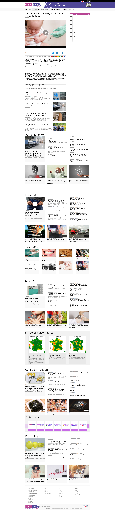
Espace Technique (77, 494)
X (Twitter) (76, 489)
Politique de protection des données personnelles (67, 508)
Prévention (60, 491)
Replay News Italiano (31, 499)
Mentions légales (48, 508)
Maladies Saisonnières (47, 493)
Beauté (60, 488)
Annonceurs (76, 493)
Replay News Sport (31, 501)
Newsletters (76, 491)
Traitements (61, 493)
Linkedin (76, 490)
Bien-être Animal (30, 496)
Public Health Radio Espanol (32, 494)
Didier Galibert (38, 17)
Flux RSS (76, 488)
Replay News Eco (30, 500)
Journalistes (76, 492)
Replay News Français (31, 497)
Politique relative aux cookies (79, 508)
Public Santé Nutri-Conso (32, 492)
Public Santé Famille (31, 491)
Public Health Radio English (32, 493)
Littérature (60, 495)
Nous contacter (46, 491)
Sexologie (60, 496)
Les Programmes (46, 489)
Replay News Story (31, 502)
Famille (60, 489)
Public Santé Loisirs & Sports (32, 490)
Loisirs (60, 490)
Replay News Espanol (31, 498)
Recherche (45, 490)
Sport (60, 494)
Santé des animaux (62, 497)
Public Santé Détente (31, 489)
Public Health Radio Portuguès (33, 495)
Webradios (45, 492)
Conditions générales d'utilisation (55, 508)
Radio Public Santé (31, 488)
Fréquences (45, 488)
